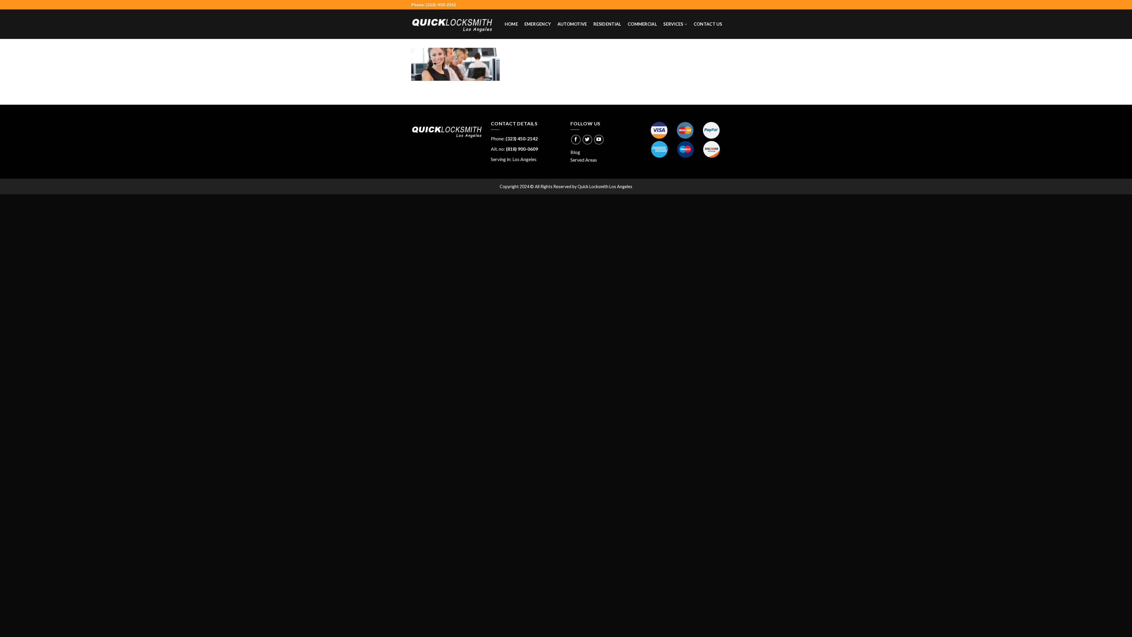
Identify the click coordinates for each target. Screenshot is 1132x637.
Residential (607, 24)
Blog (575, 152)
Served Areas (583, 159)
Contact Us (708, 24)
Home (511, 24)
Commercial (642, 24)
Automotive (572, 24)
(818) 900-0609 (522, 149)
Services (673, 24)
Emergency (537, 24)
